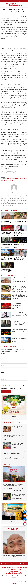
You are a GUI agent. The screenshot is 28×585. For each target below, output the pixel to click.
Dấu (10, 178)
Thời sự (8, 563)
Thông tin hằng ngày (11, 529)
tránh (5, 180)
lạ (21, 178)
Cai (6, 178)
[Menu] (2, 4)
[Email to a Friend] (10, 172)
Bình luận (3, 353)
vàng (9, 180)
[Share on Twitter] (7, 172)
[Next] (25, 528)
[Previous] (23, 528)
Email (2, 372)
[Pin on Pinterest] (12, 172)
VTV (12, 180)
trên (7, 180)
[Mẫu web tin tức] (14, 4)
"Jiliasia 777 (23, 581)
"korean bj (8, 567)
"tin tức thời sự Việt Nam (21, 567)
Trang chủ (3, 563)
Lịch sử (18, 563)
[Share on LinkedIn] (15, 172)
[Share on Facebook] (5, 172)
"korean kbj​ (3, 567)
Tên (2, 366)
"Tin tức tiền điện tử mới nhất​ (14, 569)
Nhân (25, 178)
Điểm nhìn (3, 177)
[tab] (7, 422)
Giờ (20, 178)
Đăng (8, 178)
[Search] (26, 4)
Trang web (3, 379)
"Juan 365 (18, 581)
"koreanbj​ (13, 567)
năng (23, 178)
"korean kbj (14, 583)
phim (2, 180)
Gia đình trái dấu (15, 178)
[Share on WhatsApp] (2, 172)
